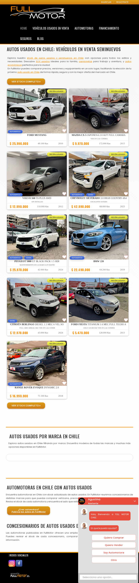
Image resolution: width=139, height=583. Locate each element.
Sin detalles (37, 202)
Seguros (26, 38)
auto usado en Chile (28, 72)
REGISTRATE (122, 2)
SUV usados (43, 61)
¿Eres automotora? (29, 510)
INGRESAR (106, 2)
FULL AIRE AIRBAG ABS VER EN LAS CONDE (37, 328)
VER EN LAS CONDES (99, 139)
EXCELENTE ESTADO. (99, 202)
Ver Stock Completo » (26, 81)
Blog (40, 38)
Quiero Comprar (114, 537)
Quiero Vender (114, 545)
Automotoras (84, 28)
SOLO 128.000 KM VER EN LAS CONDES (99, 328)
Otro (114, 560)
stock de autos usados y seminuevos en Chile (55, 58)
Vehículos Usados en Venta (51, 28)
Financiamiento (109, 28)
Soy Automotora (113, 552)
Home (23, 28)
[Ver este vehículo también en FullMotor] (20, 574)
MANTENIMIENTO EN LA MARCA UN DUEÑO (37, 265)
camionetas (85, 61)
